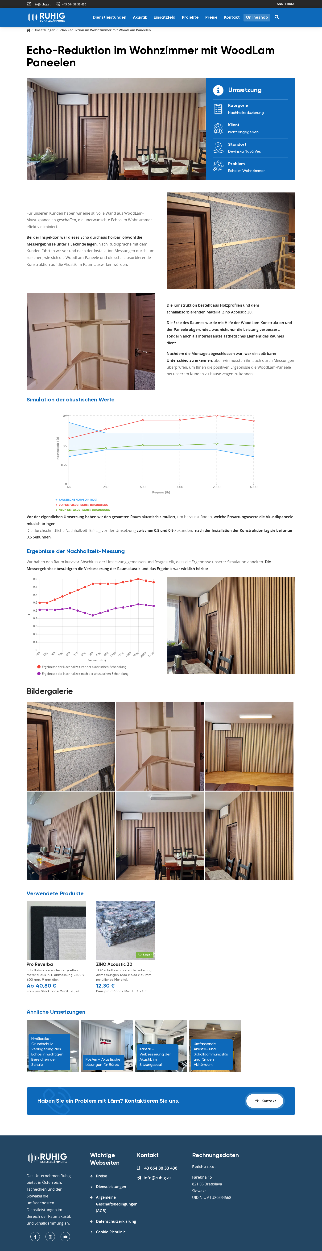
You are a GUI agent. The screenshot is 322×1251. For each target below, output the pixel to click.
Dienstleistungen (109, 18)
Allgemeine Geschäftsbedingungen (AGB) (116, 1204)
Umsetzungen (44, 30)
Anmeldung (286, 4)
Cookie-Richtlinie (111, 1231)
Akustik (140, 18)
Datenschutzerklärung (116, 1221)
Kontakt (232, 18)
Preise (211, 18)
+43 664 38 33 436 (74, 4)
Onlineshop (257, 18)
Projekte (190, 18)
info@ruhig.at (41, 4)
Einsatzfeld (164, 18)
